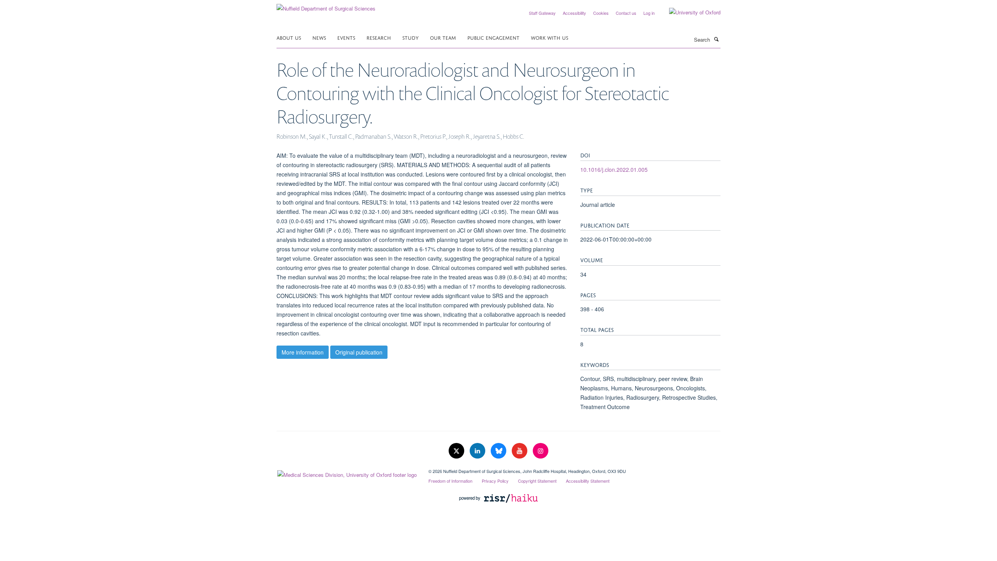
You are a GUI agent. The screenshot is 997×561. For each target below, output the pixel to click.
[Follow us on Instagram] (540, 451)
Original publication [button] (358, 352)
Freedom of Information (450, 481)
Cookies (601, 13)
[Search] (716, 39)
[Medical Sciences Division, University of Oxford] (347, 473)
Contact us (626, 13)
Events (346, 37)
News (319, 37)
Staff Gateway (542, 13)
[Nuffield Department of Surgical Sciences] (326, 5)
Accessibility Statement (587, 481)
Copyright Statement (537, 481)
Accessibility (574, 13)
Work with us (549, 37)
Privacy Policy (495, 481)
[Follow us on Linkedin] (478, 451)
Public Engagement (493, 37)
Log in (649, 13)
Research (378, 37)
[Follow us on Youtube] (520, 451)
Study (410, 37)
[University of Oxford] (688, 12)
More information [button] (303, 352)
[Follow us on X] (457, 451)
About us (289, 37)
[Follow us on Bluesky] (499, 451)
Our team (443, 37)
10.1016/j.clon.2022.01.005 (614, 169)
